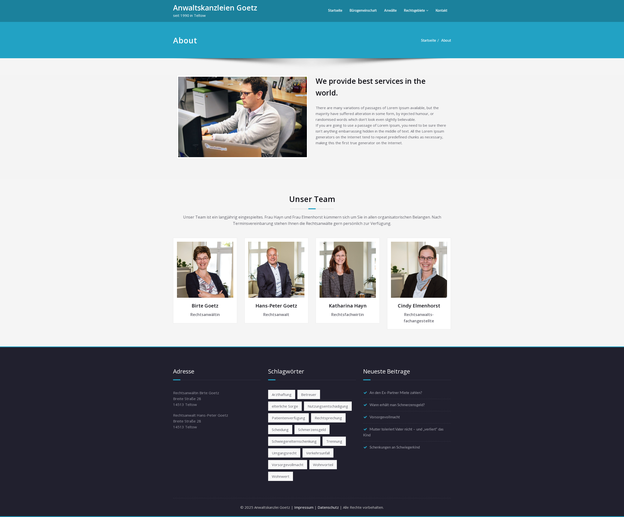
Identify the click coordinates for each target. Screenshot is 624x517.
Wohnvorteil (323, 464)
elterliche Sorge (285, 406)
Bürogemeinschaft (363, 10)
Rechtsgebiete (414, 10)
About (446, 40)
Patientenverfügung (288, 417)
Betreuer (308, 394)
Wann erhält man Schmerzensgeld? (397, 405)
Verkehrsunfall (318, 452)
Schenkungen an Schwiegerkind (395, 447)
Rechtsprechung (328, 417)
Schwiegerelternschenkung (294, 441)
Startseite (335, 10)
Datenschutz (328, 507)
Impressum (303, 507)
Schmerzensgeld (312, 429)
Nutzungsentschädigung (328, 406)
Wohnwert (280, 476)
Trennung (334, 441)
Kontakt (441, 10)
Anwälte (390, 10)
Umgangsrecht (284, 452)
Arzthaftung (282, 394)
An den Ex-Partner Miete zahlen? (396, 393)
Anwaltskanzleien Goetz (215, 8)
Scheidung (280, 429)
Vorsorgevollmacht (287, 464)
